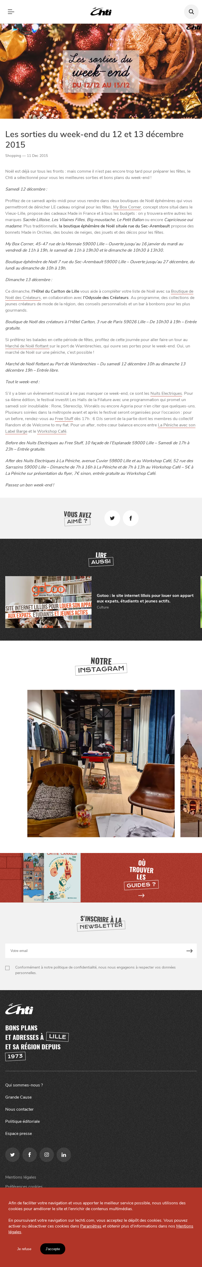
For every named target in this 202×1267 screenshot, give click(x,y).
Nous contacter (19, 1109)
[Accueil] (101, 12)
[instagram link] (46, 1155)
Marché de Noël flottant (27, 346)
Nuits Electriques (166, 393)
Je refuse (24, 1249)
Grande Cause (18, 1097)
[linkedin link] (64, 1155)
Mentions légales (20, 1177)
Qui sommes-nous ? (24, 1085)
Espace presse (18, 1133)
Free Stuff (64, 419)
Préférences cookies (24, 1187)
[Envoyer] (190, 951)
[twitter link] (12, 1155)
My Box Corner (127, 207)
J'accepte (53, 1249)
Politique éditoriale (22, 1121)
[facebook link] (29, 1155)
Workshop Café (51, 431)
